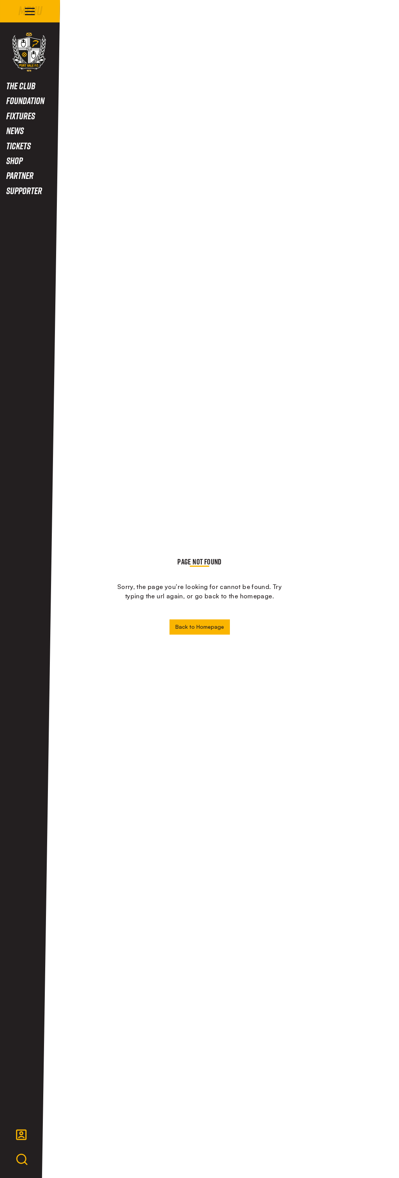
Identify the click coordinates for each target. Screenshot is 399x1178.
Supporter (24, 190)
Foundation (25, 100)
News (15, 130)
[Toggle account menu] (21, 1134)
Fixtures (20, 115)
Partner (20, 175)
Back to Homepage (199, 626)
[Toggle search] (21, 1159)
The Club (20, 85)
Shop (14, 160)
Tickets (18, 145)
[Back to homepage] (29, 52)
